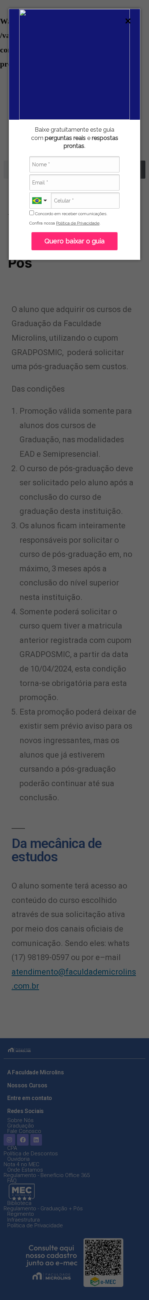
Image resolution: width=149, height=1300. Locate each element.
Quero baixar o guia (74, 241)
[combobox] (40, 200)
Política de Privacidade (77, 223)
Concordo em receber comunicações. (70, 213)
